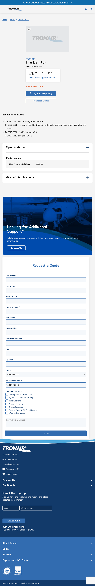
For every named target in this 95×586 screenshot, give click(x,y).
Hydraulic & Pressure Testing (21, 397)
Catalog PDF (13, 521)
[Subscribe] (66, 508)
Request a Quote (41, 100)
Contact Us (16, 248)
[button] (3, 9)
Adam (12, 19)
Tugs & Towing (15, 401)
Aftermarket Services (17, 413)
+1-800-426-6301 (10, 455)
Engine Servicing (16, 407)
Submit (46, 433)
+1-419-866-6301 (10, 459)
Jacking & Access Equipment (20, 394)
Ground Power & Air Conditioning (23, 410)
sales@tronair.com (10, 464)
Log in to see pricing (42, 93)
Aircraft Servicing (16, 404)
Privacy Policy (19, 583)
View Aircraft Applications (40, 77)
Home (4, 19)
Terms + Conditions (32, 583)
